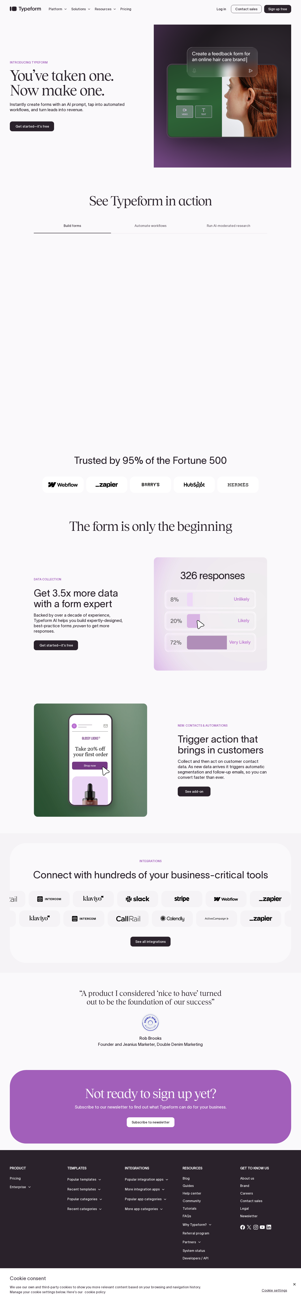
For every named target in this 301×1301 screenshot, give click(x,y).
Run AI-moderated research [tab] (228, 226)
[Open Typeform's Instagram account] (255, 1227)
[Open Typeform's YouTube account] (262, 1227)
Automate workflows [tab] (150, 226)
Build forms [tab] (72, 226)
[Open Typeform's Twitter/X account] (249, 1227)
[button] (59, 9)
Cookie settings (274, 1290)
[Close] (294, 1284)
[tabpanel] (150, 333)
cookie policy (95, 1292)
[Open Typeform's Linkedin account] (268, 1227)
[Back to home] (25, 9)
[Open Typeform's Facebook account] (242, 1227)
